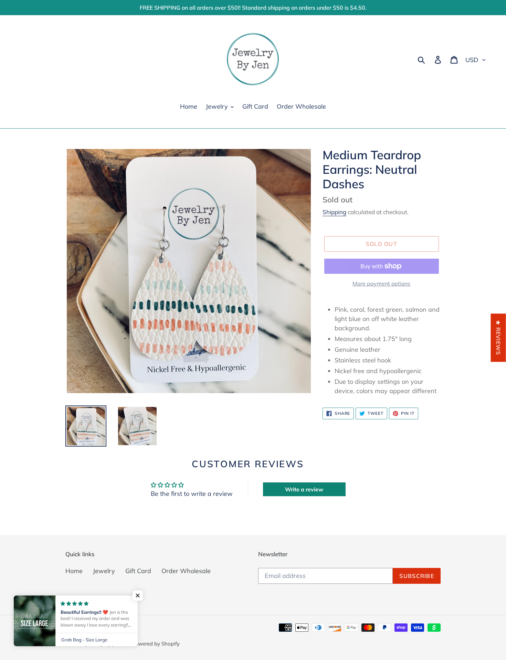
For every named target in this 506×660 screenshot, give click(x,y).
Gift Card (138, 571)
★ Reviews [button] (498, 337)
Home (74, 571)
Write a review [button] (304, 489)
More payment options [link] (381, 283)
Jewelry (104, 571)
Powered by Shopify (155, 643)
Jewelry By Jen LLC (108, 643)
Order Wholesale (186, 571)
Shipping (334, 212)
